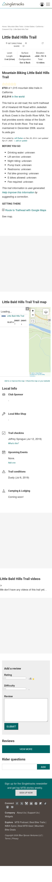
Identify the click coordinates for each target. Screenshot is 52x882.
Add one (12, 462)
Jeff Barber (18, 138)
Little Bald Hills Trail (20, 29)
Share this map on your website (38, 381)
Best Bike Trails (37, 822)
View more (26, 749)
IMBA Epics (10, 825)
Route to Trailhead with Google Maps (25, 210)
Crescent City (7, 29)
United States (29, 26)
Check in (29, 46)
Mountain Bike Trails (15, 26)
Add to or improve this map (14, 381)
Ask (43, 767)
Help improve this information (18, 192)
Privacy (15, 838)
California (39, 26)
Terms (7, 838)
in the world (18, 96)
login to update (14, 481)
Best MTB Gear (25, 825)
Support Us (33, 812)
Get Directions (15, 43)
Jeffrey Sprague (17, 439)
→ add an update (20, 140)
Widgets (9, 816)
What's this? (13, 443)
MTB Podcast (21, 822)
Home (4, 26)
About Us (21, 812)
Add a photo (33, 43)
